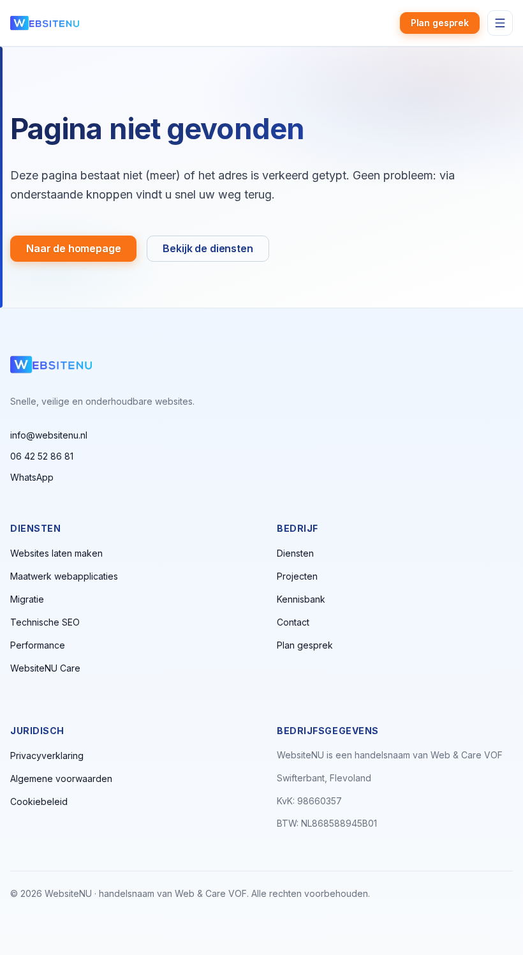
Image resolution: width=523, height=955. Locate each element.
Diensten (295, 553)
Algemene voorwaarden (61, 778)
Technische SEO (45, 622)
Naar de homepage (73, 248)
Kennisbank (301, 599)
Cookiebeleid (39, 801)
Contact (293, 622)
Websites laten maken (56, 553)
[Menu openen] (500, 23)
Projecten (297, 576)
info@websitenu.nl (48, 435)
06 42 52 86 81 (41, 456)
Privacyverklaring (47, 755)
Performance (37, 645)
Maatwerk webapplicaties (64, 576)
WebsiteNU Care (45, 668)
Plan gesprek (440, 22)
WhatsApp (32, 477)
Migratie (27, 599)
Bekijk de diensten (208, 248)
